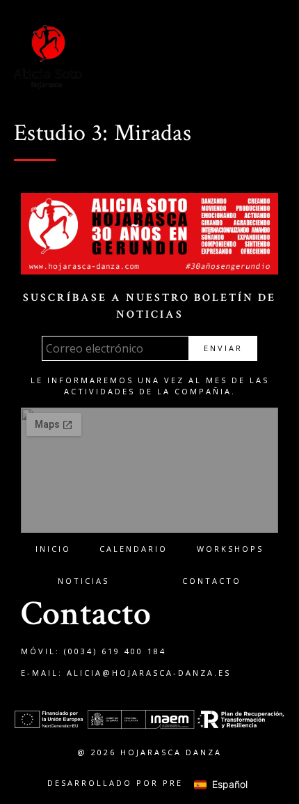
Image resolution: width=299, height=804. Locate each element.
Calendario (133, 548)
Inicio (53, 548)
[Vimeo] (223, 57)
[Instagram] (194, 57)
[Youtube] (251, 57)
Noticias (83, 580)
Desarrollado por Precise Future (149, 783)
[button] (274, 58)
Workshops (230, 548)
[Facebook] (166, 57)
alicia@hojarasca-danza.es (149, 672)
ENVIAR (223, 348)
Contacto (211, 580)
